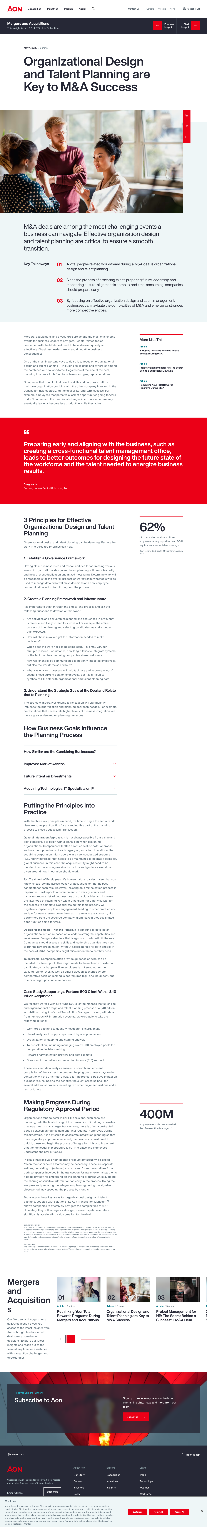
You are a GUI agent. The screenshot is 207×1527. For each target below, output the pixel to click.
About (82, 9)
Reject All (158, 1511)
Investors (162, 8)
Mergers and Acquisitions (28, 23)
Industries (52, 9)
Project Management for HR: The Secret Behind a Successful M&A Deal (176, 1315)
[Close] (202, 1511)
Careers (150, 8)
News (172, 8)
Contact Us (133, 8)
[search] (93, 9)
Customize (137, 1511)
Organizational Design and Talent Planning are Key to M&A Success (128, 1315)
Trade (143, 1475)
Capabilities (34, 9)
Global (193, 8)
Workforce (146, 1494)
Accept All (179, 1511)
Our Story (79, 1475)
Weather (144, 1487)
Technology (146, 1481)
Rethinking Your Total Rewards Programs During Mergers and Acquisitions (78, 1315)
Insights (68, 9)
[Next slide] (71, 1339)
